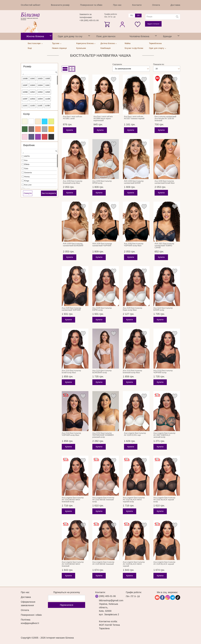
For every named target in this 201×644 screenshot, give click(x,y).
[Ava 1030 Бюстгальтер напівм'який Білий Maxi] (166, 159)
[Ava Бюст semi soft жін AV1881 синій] (75, 94)
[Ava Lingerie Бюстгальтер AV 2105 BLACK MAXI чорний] (136, 540)
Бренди (167, 36)
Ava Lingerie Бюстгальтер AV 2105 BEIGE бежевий (103, 563)
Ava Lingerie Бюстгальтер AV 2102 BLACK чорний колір (164, 500)
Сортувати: (117, 64)
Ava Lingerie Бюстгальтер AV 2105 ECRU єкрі (135, 434)
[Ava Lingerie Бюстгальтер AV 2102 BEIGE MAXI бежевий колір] (75, 476)
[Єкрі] (25, 121)
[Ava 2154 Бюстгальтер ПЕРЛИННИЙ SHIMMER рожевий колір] (105, 411)
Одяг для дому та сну (70, 36)
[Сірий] (44, 129)
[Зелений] (25, 129)
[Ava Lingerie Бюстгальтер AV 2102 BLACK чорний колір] (166, 476)
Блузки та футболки (134, 48)
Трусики (55, 43)
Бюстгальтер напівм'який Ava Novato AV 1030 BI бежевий (165, 118)
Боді (30, 48)
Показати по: (158, 64)
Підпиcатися (66, 605)
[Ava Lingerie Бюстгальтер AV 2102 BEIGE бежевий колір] (105, 476)
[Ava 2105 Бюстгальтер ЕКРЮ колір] (105, 286)
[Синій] (31, 137)
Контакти (137, 5)
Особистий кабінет (30, 5)
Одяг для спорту (156, 48)
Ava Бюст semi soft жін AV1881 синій (72, 118)
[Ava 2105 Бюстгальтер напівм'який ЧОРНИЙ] (75, 286)
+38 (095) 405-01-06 (89, 20)
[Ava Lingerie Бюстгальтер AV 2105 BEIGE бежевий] (105, 540)
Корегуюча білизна (85, 43)
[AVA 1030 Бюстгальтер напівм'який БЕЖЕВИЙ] (75, 222)
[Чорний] (51, 137)
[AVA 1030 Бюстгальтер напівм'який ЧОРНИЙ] (105, 222)
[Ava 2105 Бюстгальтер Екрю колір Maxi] (136, 286)
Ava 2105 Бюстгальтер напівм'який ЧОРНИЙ (71, 309)
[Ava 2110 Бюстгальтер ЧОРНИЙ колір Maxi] (75, 411)
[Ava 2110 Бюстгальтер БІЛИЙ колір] (166, 286)
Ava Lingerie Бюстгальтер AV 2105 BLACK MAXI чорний (134, 564)
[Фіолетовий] (38, 137)
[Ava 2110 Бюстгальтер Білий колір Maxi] (75, 349)
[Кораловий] (38, 129)
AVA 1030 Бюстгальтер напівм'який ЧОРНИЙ (102, 245)
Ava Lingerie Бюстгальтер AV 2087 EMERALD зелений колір (164, 435)
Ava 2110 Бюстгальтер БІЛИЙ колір (163, 309)
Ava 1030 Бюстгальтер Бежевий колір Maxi (72, 182)
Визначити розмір (60, 5)
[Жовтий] (51, 121)
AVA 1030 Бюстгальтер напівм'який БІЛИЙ (134, 182)
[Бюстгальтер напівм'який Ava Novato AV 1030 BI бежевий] (166, 94)
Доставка (175, 5)
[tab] (50, 36)
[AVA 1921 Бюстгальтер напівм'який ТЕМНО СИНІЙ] (166, 222)
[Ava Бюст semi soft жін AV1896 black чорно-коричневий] (105, 94)
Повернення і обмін (31, 615)
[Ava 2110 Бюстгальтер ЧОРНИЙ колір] (166, 349)
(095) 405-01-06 (107, 596)
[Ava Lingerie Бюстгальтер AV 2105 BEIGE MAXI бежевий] (75, 540)
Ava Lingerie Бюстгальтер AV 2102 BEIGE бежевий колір (103, 500)
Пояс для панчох (106, 36)
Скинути (28, 193)
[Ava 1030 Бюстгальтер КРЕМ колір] (105, 159)
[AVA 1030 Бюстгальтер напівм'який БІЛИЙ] (136, 159)
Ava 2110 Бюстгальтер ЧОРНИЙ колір (163, 372)
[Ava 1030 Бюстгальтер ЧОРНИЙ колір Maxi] (136, 222)
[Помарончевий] (51, 129)
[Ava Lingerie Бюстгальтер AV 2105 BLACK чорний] (166, 540)
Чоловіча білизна (139, 36)
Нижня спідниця (59, 48)
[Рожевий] (25, 137)
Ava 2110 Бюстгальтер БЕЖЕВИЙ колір (102, 372)
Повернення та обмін (91, 5)
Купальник (81, 48)
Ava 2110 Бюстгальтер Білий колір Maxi (71, 372)
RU (131, 15)
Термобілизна (155, 43)
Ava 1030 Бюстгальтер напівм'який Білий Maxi (165, 182)
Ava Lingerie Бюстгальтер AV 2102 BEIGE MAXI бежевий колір (73, 500)
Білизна (30, 15)
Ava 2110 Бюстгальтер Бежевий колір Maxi (132, 372)
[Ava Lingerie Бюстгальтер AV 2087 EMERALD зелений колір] (166, 411)
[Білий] (31, 121)
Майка (127, 43)
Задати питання (153, 24)
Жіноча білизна (35, 36)
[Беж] (38, 121)
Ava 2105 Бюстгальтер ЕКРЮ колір (102, 309)
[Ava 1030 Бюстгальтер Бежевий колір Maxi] (75, 159)
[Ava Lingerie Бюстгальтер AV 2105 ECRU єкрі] (136, 411)
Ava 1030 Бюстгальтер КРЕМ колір (102, 182)
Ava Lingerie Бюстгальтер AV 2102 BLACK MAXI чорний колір (134, 500)
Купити (69, 130)
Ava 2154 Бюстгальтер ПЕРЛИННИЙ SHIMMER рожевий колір (103, 435)
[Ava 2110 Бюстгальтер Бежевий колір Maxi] (136, 349)
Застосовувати (49, 193)
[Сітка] (71, 69)
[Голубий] (44, 121)
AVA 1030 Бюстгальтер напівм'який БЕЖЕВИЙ (73, 245)
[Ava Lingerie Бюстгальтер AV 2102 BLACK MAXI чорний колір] (136, 476)
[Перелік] (65, 69)
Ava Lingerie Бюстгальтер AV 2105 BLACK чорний (164, 563)
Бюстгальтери (34, 43)
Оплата (156, 5)
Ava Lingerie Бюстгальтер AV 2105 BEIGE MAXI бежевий (73, 564)
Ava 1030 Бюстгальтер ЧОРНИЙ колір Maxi (133, 245)
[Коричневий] (31, 129)
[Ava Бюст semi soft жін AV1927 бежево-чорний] (136, 94)
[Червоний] (44, 137)
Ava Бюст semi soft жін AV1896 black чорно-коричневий (103, 118)
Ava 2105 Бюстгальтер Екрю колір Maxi (132, 309)
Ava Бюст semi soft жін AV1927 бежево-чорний (134, 118)
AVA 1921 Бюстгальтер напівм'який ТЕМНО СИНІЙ (164, 246)
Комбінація (105, 48)
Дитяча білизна (107, 43)
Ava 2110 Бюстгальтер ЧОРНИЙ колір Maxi (71, 434)
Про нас (117, 5)
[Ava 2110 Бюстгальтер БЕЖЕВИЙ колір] (105, 349)
